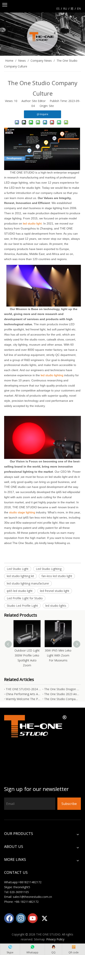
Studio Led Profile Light (22, 606)
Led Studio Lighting (48, 569)
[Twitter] (44, 918)
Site (51, 106)
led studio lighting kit (20, 576)
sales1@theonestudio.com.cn (32, 897)
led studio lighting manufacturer (28, 583)
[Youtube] (33, 918)
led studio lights (55, 606)
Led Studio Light (17, 569)
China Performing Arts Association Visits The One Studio (23, 694)
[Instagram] (21, 918)
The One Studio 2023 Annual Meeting (61, 694)
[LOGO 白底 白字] (36, 747)
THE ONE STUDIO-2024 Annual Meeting (23, 689)
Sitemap (39, 939)
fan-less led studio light (56, 576)
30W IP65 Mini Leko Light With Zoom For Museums (58, 655)
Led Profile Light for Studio (25, 598)
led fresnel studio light (54, 591)
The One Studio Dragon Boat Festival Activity (61, 689)
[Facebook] (9, 918)
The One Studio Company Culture (61, 699)
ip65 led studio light (20, 591)
